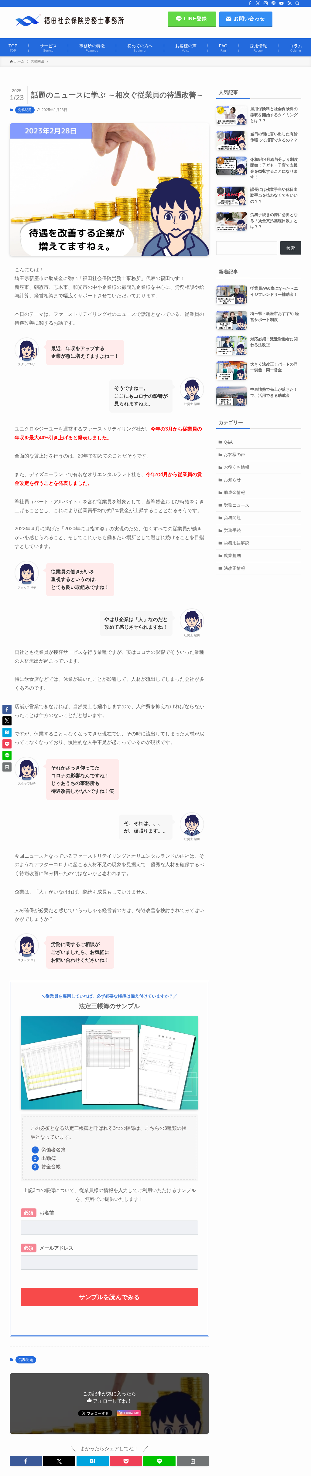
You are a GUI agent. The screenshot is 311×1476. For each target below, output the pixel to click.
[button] (26, 1461)
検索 (290, 248)
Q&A (228, 442)
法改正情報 (234, 568)
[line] (274, 3)
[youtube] (281, 3)
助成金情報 (234, 492)
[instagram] (266, 3)
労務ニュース (236, 505)
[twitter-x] (258, 3)
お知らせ (232, 479)
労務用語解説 (236, 542)
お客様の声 (234, 454)
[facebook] (250, 3)
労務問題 (25, 110)
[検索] (297, 3)
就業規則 (232, 555)
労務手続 (232, 530)
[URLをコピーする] (193, 1461)
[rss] (289, 3)
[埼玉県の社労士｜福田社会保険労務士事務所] (70, 21)
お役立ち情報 (236, 467)
